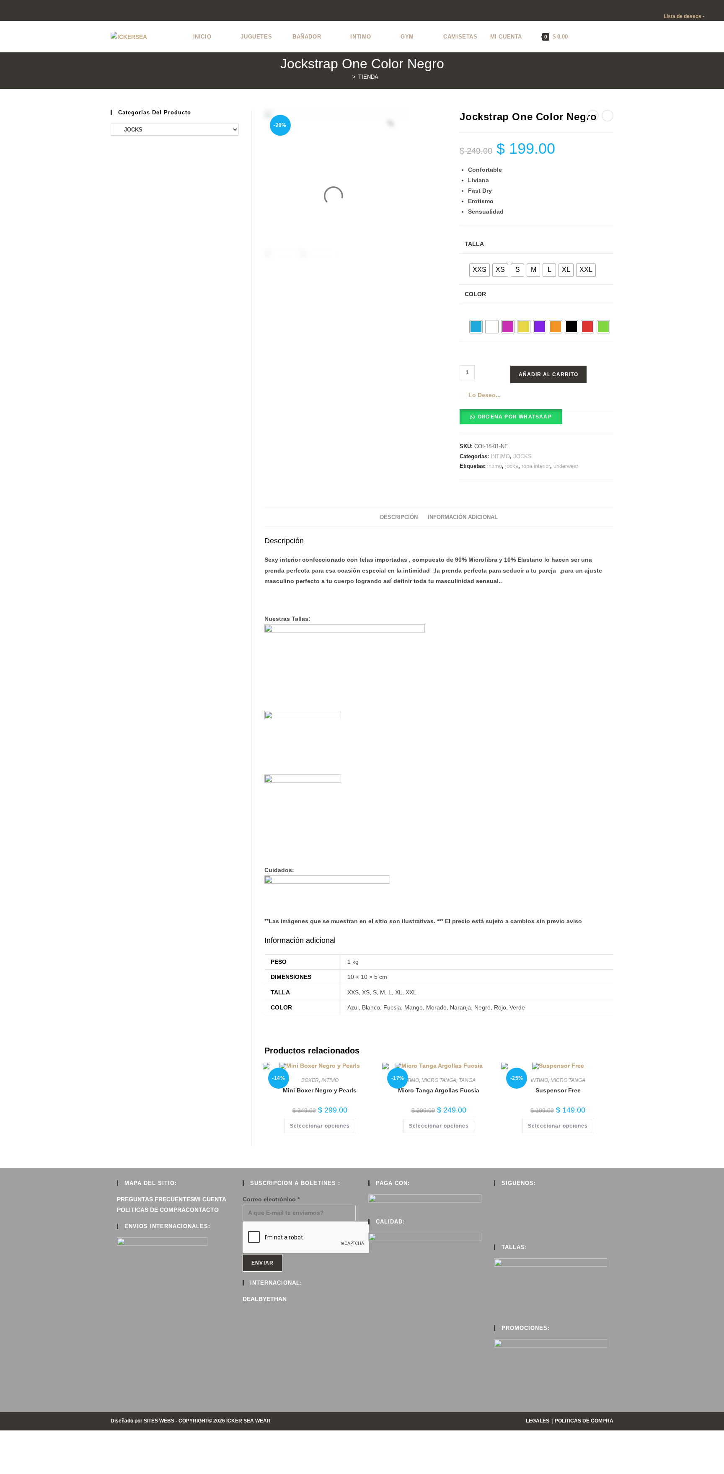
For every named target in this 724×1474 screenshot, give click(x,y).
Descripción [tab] (399, 517)
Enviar (262, 1263)
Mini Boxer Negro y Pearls (320, 1090)
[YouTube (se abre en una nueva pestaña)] (31, 12)
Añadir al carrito (548, 374)
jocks (511, 466)
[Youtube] (496, 1230)
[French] (675, 5)
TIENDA (368, 77)
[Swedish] (717, 5)
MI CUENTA (210, 1199)
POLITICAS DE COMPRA (151, 1209)
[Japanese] (692, 5)
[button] (480, 395)
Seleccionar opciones (320, 1126)
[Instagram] (496, 1220)
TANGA (467, 1080)
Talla (474, 243)
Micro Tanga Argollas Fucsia (438, 1090)
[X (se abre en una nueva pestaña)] (3, 12)
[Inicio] (348, 77)
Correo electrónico (271, 1199)
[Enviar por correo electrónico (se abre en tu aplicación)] (41, 12)
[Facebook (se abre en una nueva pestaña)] (12, 12)
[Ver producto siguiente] (607, 115)
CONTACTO (202, 1209)
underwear (565, 466)
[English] (667, 5)
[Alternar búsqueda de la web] (582, 36)
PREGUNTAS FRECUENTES (155, 1199)
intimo (494, 466)
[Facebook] (496, 1209)
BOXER (310, 1080)
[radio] (479, 270)
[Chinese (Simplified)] (658, 5)
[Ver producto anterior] (593, 115)
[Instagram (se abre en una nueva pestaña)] (21, 12)
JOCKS (522, 456)
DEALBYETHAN (265, 1299)
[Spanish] (709, 5)
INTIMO (500, 456)
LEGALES (537, 1421)
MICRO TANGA (438, 1080)
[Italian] (684, 5)
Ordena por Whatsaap (515, 417)
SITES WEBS (159, 1421)
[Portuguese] (700, 5)
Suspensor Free (558, 1090)
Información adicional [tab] (463, 517)
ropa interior (536, 466)
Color (475, 294)
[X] (496, 1199)
